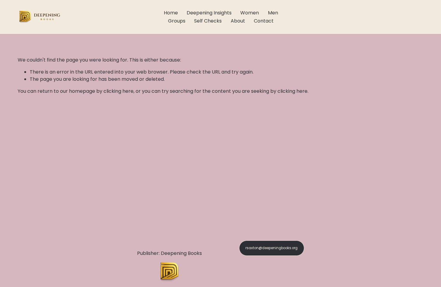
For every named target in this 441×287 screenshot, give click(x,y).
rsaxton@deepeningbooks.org (271, 248)
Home (171, 12)
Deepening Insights (209, 12)
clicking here (119, 91)
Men (273, 12)
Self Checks (208, 20)
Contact (264, 20)
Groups (176, 20)
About (238, 20)
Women (249, 12)
